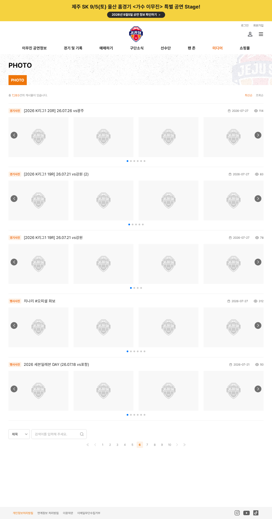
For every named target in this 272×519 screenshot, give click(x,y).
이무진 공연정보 (34, 48)
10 (169, 444)
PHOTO (17, 80)
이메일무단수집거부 (88, 513)
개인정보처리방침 (23, 513)
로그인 (245, 25)
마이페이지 (250, 34)
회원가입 (258, 25)
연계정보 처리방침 (48, 513)
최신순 (248, 95)
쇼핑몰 (245, 48)
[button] (14, 135)
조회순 (260, 95)
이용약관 (68, 513)
